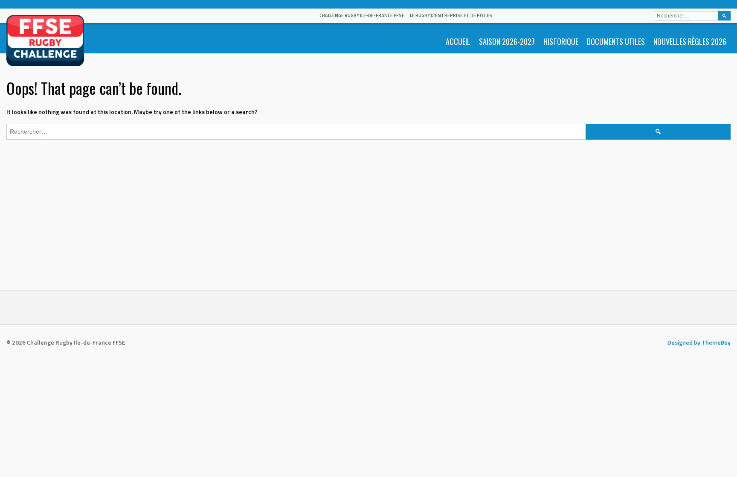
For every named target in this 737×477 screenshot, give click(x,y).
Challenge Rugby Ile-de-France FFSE (361, 15)
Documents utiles (616, 41)
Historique (560, 41)
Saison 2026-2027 (507, 41)
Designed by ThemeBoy (699, 342)
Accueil (458, 41)
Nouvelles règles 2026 (689, 41)
